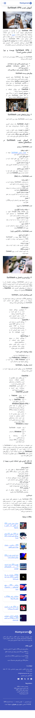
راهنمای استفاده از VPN (22, 687)
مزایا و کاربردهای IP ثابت (22, 692)
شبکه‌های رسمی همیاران (26, 676)
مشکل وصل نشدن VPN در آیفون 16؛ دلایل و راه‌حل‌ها (11, 525)
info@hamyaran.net (23, 674)
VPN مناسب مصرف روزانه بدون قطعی (11, 546)
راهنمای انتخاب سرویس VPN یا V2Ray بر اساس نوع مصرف (11, 618)
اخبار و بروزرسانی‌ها (24, 694)
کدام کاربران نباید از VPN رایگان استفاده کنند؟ (11, 556)
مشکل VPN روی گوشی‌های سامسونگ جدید (11, 587)
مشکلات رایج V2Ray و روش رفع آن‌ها (11, 597)
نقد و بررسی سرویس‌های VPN (21, 688)
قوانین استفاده (18, 702)
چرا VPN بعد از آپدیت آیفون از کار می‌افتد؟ (11, 608)
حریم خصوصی (28, 702)
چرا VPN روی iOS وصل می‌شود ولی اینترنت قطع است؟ (11, 536)
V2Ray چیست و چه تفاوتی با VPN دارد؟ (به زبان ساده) (11, 577)
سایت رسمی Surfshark (18, 152)
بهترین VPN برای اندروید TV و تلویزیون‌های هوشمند (11, 566)
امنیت (13, 35)
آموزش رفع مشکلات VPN (22, 690)
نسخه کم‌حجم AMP (8, 702)
